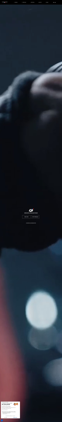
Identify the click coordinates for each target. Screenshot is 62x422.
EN (55, 2)
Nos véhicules (35, 216)
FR (53, 2)
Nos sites (26, 216)
